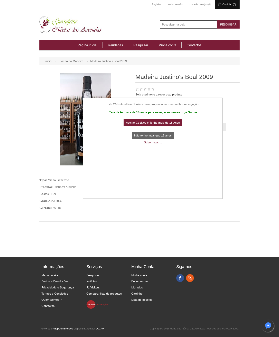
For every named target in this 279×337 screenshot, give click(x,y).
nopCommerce (63, 328)
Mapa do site (49, 275)
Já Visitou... (93, 287)
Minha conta (167, 45)
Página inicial (87, 45)
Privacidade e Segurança (57, 287)
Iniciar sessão (175, 4)
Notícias (91, 281)
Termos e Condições (54, 293)
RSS (190, 278)
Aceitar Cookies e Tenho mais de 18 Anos (153, 122)
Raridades (115, 45)
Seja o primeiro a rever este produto (158, 94)
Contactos (194, 45)
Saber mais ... (153, 142)
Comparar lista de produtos (104, 293)
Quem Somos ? (51, 299)
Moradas (137, 287)
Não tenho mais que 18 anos (153, 135)
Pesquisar (140, 45)
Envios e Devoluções (54, 281)
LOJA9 (100, 328)
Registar (156, 4)
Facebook (180, 278)
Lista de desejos (141, 299)
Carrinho (137, 293)
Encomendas (139, 281)
